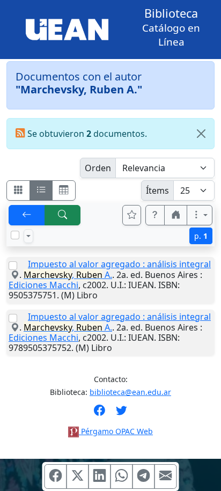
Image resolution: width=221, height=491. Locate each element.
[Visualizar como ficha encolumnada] (41, 190)
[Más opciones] (199, 215)
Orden (98, 168)
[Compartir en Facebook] (56, 476)
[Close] (201, 134)
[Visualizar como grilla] (64, 190)
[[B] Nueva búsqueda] (63, 215)
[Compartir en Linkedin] (100, 476)
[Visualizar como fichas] (18, 190)
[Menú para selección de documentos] (28, 236)
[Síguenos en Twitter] (121, 414)
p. (201, 236)
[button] (155, 215)
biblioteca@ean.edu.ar (130, 392)
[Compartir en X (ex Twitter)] (78, 476)
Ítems (157, 190)
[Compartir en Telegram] (143, 476)
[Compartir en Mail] (165, 476)
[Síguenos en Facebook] (99, 414)
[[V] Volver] (27, 215)
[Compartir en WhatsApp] (121, 476)
